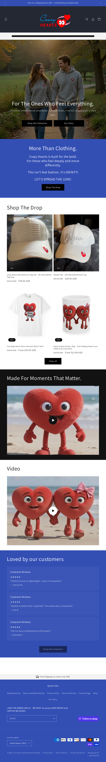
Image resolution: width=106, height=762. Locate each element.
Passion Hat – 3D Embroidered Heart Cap (70, 275)
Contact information (77, 753)
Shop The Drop (53, 187)
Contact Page (85, 693)
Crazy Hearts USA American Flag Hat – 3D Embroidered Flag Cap (29, 276)
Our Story (69, 123)
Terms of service (61, 753)
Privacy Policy (53, 693)
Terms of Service (69, 693)
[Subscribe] (53, 718)
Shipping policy (93, 753)
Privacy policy (48, 753)
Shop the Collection (37, 123)
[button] (6, 19)
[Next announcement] (101, 3)
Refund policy (94, 755)
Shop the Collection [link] (53, 649)
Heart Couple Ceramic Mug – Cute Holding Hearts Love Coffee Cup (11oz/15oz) (76, 347)
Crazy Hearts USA (19, 753)
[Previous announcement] (5, 3)
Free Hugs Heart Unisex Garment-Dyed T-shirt (25, 346)
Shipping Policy (14, 693)
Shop (95, 693)
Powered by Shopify (33, 753)
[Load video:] (53, 420)
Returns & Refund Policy (34, 693)
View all (53, 361)
